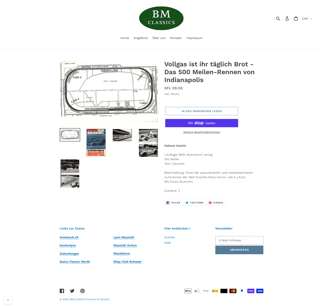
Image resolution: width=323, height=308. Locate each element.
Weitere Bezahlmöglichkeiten (201, 132)
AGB (167, 242)
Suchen (169, 237)
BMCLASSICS (78, 299)
